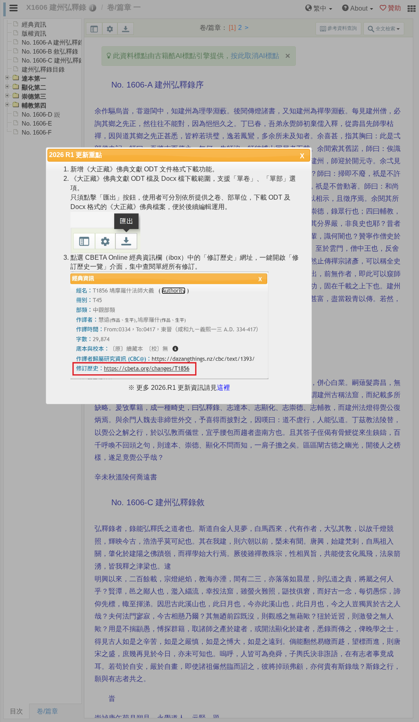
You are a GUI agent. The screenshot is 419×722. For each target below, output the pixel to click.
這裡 (223, 387)
